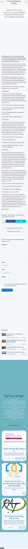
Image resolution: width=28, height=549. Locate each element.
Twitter (18, 539)
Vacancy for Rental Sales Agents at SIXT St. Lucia (14, 401)
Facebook (12, 539)
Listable (21, 541)
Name (4, 262)
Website (4, 276)
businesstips (12, 215)
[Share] (11, 221)
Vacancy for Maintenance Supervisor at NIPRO (14, 410)
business (4, 215)
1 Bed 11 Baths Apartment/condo (15, 352)
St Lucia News (18, 10)
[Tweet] (21, 221)
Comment (4, 244)
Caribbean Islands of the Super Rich (14, 228)
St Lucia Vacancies (14, 399)
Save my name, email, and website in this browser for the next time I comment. (15, 284)
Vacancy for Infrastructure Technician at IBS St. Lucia (14, 402)
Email (3, 269)
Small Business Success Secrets (13, 231)
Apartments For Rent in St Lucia (14, 416)
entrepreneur (20, 215)
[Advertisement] (14, 41)
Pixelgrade (14, 543)
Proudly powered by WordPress (11, 541)
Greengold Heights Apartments (15, 347)
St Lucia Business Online (14, 2)
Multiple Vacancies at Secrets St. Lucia (14, 411)
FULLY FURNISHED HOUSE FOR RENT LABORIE (15, 341)
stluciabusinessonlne (8, 216)
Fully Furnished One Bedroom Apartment (14, 334)
